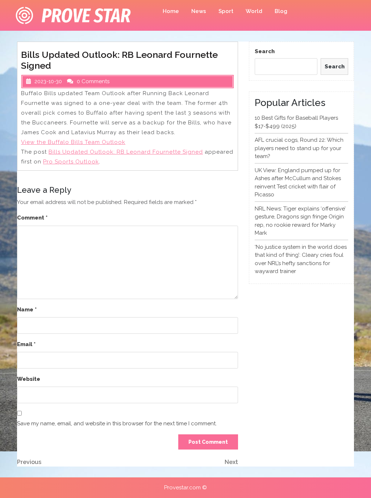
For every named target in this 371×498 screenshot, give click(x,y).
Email (26, 344)
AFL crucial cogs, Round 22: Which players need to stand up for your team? (299, 148)
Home (171, 11)
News (198, 11)
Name (27, 309)
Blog (281, 11)
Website (28, 379)
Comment (32, 217)
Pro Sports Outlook (71, 161)
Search (265, 51)
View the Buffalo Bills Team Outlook (73, 142)
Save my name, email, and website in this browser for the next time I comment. (117, 423)
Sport (225, 11)
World (254, 11)
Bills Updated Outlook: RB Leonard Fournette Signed (126, 152)
